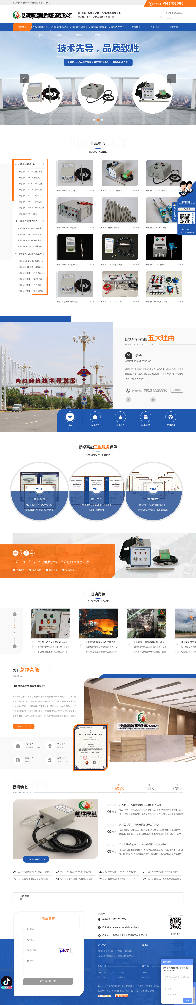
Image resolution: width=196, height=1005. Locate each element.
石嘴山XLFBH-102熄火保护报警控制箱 (31, 291)
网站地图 (115, 991)
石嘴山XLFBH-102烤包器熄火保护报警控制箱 (31, 273)
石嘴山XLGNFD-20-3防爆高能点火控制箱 (31, 196)
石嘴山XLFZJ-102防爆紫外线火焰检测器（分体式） (31, 246)
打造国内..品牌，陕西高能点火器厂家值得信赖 (80, 879)
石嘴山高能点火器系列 (41, 31)
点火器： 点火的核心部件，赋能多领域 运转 (140, 804)
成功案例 (135, 27)
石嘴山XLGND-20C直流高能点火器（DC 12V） (31, 184)
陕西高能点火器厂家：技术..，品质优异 (123, 879)
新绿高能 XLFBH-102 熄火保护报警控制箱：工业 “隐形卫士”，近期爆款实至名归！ (123, 872)
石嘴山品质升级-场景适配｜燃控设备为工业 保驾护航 (31, 214)
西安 (147, 991)
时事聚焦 (121, 977)
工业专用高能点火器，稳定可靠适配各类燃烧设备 (142, 844)
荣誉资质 (173, 27)
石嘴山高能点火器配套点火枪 (113, 227)
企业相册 (145, 977)
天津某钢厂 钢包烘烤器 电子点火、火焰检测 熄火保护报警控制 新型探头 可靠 (54, 642)
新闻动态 (20, 787)
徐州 (152, 991)
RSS (122, 991)
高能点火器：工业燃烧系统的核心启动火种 (139, 824)
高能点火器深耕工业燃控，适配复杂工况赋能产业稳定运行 (37, 872)
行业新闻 (149, 787)
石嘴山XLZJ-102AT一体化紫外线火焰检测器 (31, 228)
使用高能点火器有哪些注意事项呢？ (166, 879)
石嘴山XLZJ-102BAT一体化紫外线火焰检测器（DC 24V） (157, 227)
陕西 (142, 991)
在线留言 (177, 390)
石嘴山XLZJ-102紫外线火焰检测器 (31, 240)
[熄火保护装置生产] (98, 78)
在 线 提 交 (48, 981)
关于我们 (154, 27)
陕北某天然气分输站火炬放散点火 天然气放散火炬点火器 (102, 642)
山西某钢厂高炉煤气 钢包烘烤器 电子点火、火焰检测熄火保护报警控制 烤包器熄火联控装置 (150, 642)
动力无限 (158, 986)
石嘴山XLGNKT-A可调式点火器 (31, 208)
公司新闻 (119, 787)
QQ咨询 (187, 209)
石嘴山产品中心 (116, 27)
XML (128, 991)
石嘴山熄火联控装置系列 (78, 31)
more (91, 190)
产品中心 (98, 144)
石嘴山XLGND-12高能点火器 (30, 172)
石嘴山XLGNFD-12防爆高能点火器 (31, 190)
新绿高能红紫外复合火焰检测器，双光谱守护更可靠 (37, 879)
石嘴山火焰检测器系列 (60, 31)
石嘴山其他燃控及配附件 (97, 31)
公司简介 (145, 972)
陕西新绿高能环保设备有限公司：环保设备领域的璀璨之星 (167, 872)
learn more (21, 726)
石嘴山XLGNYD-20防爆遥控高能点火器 (31, 202)
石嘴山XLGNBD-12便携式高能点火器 (31, 178)
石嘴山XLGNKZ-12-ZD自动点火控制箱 (31, 261)
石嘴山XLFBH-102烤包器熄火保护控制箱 (31, 285)
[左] (24, 78)
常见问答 (177, 787)
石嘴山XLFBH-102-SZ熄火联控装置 (31, 279)
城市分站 (134, 991)
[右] (171, 78)
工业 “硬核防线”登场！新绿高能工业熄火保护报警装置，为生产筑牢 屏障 (80, 872)
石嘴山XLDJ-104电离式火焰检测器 (31, 234)
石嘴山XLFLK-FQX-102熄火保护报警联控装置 (31, 267)
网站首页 (22, 27)
